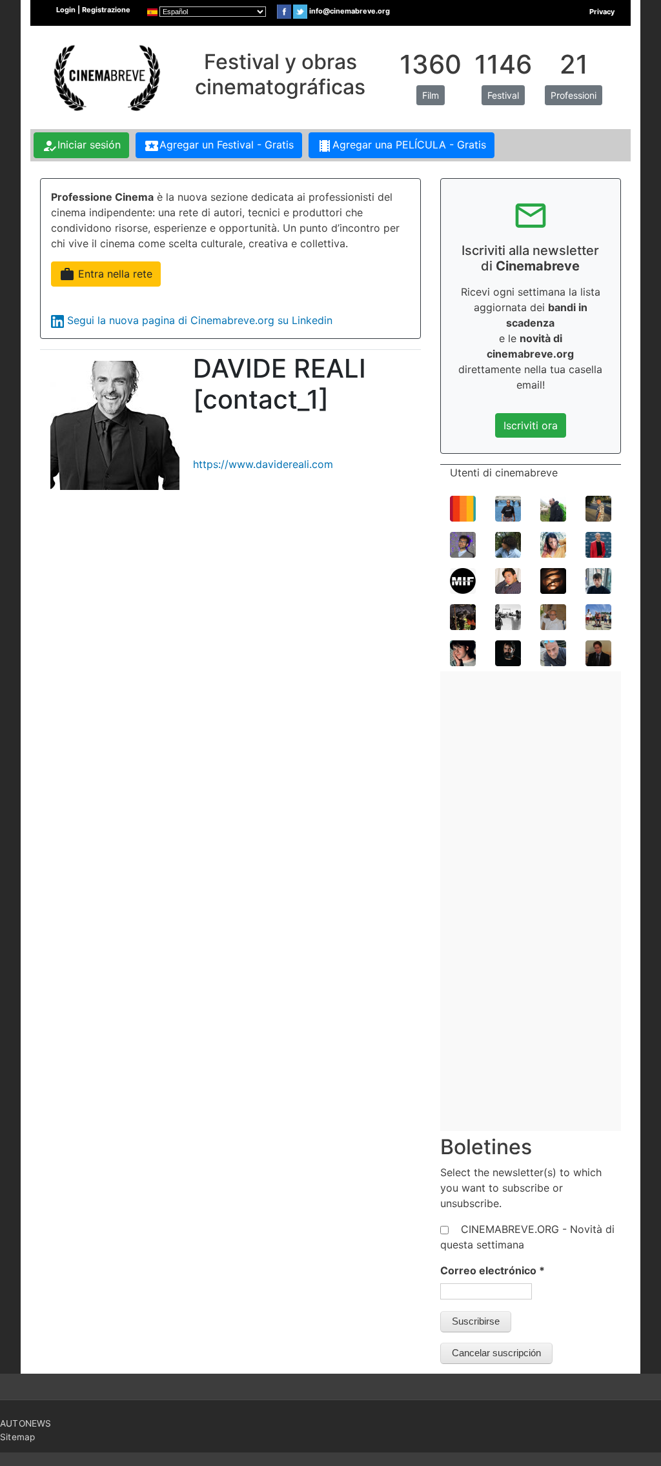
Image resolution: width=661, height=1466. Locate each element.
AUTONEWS (26, 1423)
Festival (503, 95)
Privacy (602, 11)
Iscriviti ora (530, 425)
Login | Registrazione (93, 9)
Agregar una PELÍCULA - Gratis (401, 146)
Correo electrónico (492, 1270)
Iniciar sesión (81, 146)
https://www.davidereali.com (263, 464)
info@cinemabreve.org (349, 10)
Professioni (573, 95)
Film (430, 95)
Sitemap (17, 1437)
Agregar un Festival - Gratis (219, 146)
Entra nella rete (105, 274)
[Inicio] (105, 76)
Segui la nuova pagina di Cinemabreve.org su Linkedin (199, 320)
